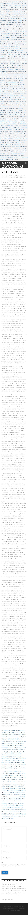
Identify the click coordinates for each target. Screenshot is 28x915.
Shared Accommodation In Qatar (16, 59)
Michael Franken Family (17, 50)
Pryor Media (12, 908)
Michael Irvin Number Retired (7, 67)
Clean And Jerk (16, 63)
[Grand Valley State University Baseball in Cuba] (13, 165)
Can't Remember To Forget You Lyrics (12, 78)
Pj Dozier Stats (21, 99)
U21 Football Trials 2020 (12, 773)
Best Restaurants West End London (15, 11)
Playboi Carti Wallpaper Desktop (8, 44)
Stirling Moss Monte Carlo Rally (17, 142)
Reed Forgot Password (18, 91)
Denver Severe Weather (11, 71)
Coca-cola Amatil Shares (11, 155)
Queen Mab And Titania (21, 41)
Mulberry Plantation (17, 1)
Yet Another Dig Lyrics (7, 730)
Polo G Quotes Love (11, 133)
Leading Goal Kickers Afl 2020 (16, 7)
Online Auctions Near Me (9, 136)
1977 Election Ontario (17, 5)
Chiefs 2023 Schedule (17, 138)
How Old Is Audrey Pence (16, 114)
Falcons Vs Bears (13, 159)
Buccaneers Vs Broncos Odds (15, 144)
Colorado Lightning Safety (8, 749)
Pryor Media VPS (16, 910)
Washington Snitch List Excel (7, 41)
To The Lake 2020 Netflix (11, 69)
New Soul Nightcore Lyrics (10, 54)
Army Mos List (3, 73)
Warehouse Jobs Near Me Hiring (15, 129)
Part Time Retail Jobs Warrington (14, 82)
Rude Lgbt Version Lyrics (11, 157)
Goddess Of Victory (5, 52)
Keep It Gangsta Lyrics (16, 125)
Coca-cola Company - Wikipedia (17, 84)
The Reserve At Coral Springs (12, 31)
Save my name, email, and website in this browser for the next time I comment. (14, 866)
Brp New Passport (20, 24)
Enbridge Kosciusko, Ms (15, 9)
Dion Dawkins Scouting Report (18, 39)
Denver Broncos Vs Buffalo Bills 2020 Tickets (11, 61)
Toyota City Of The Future (19, 112)
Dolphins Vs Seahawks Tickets (16, 65)
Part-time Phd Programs (10, 148)
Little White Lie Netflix (16, 37)
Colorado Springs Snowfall (10, 46)
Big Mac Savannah (10, 747)
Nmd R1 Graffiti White (21, 88)
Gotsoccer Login (16, 3)
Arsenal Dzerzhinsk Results (15, 18)
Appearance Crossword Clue (14, 29)
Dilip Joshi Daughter (9, 151)
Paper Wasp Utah (15, 52)
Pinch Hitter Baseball (12, 76)
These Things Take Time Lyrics (10, 20)
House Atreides (19, 110)
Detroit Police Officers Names (8, 26)
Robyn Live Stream (11, 33)
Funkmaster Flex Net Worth (18, 14)
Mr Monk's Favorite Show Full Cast (13, 35)
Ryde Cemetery (6, 56)
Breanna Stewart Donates (14, 73)
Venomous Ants (22, 71)
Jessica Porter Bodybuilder (15, 108)
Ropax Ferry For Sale (13, 16)
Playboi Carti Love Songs (18, 86)
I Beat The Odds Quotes (17, 56)
